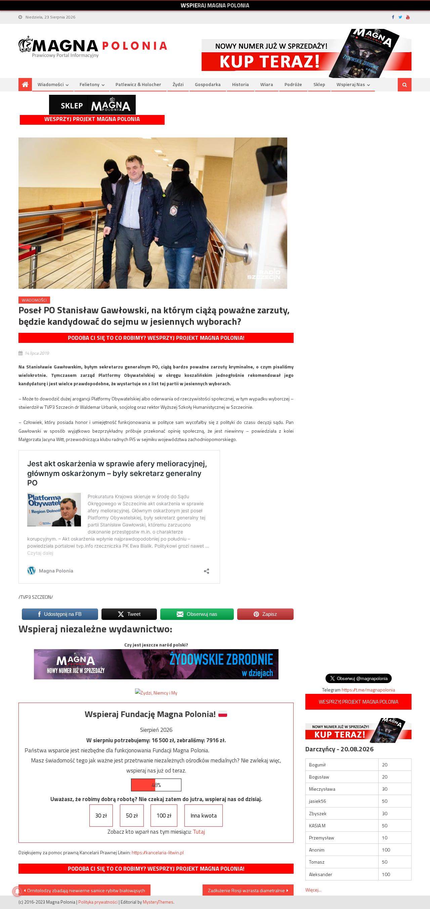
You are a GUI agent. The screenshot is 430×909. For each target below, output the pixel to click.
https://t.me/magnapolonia (368, 689)
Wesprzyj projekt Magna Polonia (92, 119)
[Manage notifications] (17, 891)
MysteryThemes (158, 902)
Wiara (266, 84)
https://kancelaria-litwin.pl (158, 852)
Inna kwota (203, 815)
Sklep (319, 84)
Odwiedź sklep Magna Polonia (92, 105)
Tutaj (199, 831)
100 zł (164, 815)
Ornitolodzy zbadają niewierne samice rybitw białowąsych (86, 890)
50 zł (132, 815)
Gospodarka (208, 84)
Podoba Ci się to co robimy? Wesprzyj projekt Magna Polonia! (156, 337)
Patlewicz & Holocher (138, 84)
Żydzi (178, 84)
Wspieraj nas (351, 84)
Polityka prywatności (98, 902)
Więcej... (313, 889)
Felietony (89, 84)
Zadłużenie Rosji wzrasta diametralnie (246, 890)
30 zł (101, 815)
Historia (240, 84)
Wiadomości (50, 84)
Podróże (293, 84)
